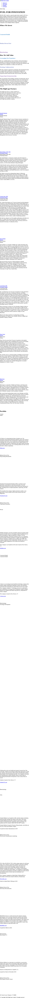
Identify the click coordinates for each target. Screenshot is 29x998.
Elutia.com (2, 448)
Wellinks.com (3, 548)
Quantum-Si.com (3, 495)
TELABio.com (3, 879)
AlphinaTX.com (3, 782)
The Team (5, 4)
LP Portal (5, 6)
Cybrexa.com (3, 596)
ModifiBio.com (3, 925)
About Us (5, 2)
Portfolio (4, 5)
